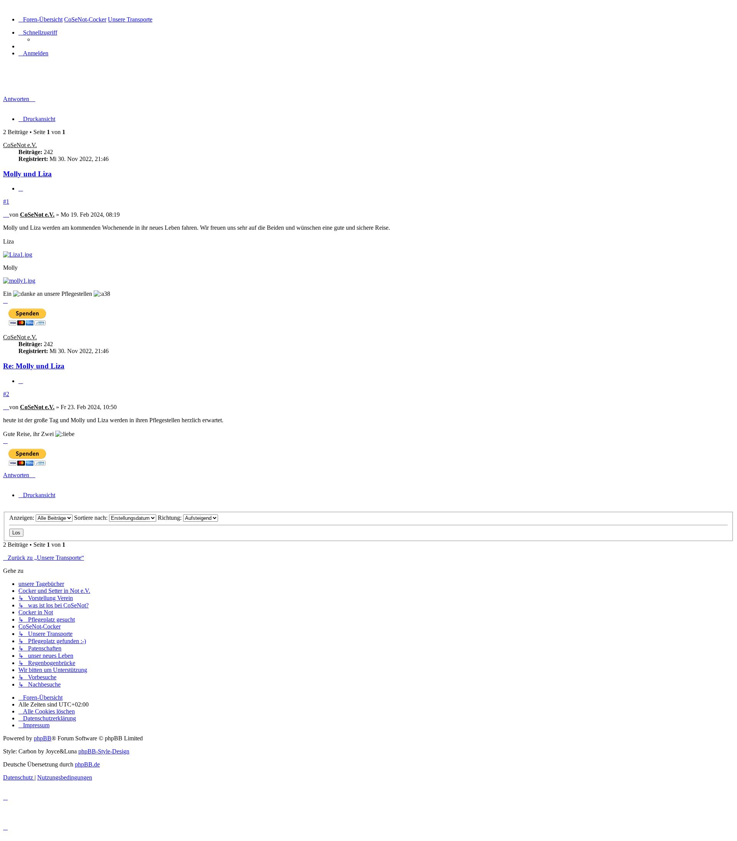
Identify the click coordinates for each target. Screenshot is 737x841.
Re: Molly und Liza (33, 366)
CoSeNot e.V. (20, 145)
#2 (6, 394)
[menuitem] (33, 53)
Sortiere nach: (91, 517)
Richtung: (170, 517)
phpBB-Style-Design (103, 751)
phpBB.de (87, 764)
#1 (6, 201)
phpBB (42, 738)
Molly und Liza (33, 83)
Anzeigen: (22, 517)
